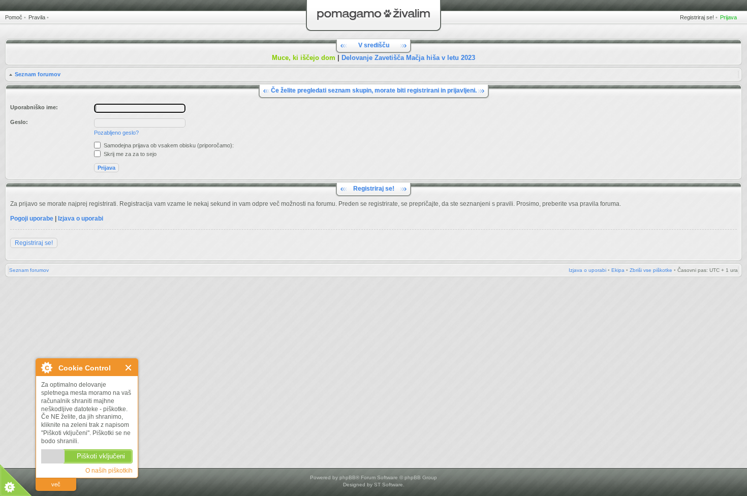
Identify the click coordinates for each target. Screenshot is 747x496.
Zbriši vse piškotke (651, 270)
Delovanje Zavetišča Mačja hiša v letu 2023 (408, 57)
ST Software (388, 484)
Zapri (129, 367)
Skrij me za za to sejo (129, 154)
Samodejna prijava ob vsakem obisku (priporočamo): (168, 145)
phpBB (347, 477)
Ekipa (618, 270)
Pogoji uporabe (31, 218)
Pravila (36, 17)
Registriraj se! (697, 17)
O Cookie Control (46, 367)
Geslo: (19, 122)
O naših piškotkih (109, 470)
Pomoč (13, 17)
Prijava (728, 17)
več (55, 484)
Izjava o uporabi (80, 218)
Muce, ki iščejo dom (303, 57)
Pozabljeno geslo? (116, 133)
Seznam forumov (37, 74)
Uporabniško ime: (34, 107)
